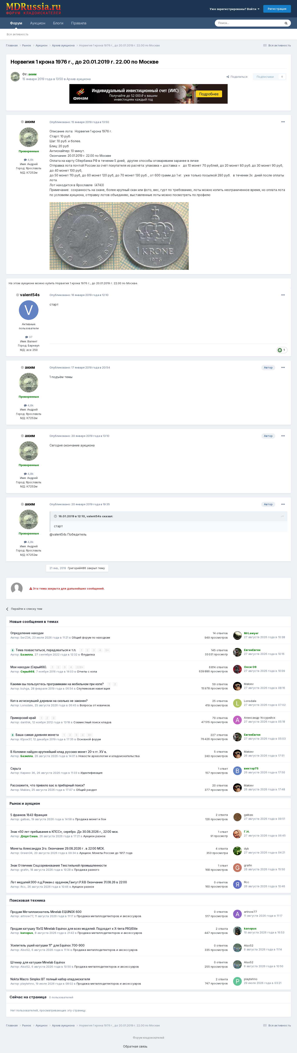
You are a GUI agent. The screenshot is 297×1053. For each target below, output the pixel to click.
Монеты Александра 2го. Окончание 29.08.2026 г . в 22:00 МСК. (57, 848)
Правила (78, 23)
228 (79, 667)
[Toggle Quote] (56, 516)
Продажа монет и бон (90, 819)
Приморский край (23, 718)
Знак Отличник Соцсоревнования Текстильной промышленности (58, 865)
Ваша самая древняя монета (38, 735)
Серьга (15, 768)
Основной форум (89, 739)
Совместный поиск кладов (92, 722)
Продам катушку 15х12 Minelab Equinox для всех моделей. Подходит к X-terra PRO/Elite (74, 928)
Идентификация (91, 772)
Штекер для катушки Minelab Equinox (37, 962)
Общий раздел (86, 789)
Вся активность (17, 34)
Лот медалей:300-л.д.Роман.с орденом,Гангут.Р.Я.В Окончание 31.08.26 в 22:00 (68, 882)
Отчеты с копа (87, 671)
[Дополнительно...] (283, 122)
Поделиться (238, 76)
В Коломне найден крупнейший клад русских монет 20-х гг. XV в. (58, 752)
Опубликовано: (79, 122)
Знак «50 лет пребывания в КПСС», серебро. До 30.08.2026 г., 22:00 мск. (64, 831)
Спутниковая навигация (93, 688)
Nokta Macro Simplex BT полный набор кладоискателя (50, 979)
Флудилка (88, 654)
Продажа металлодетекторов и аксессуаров (109, 916)
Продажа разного (86, 869)
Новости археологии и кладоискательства (109, 756)
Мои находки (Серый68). (29, 667)
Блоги (58, 23)
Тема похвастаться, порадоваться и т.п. (46, 650)
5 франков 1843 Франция (28, 815)
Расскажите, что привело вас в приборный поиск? (47, 785)
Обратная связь (135, 1046)
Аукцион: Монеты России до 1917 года (105, 853)
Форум (16, 23)
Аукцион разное (94, 836)
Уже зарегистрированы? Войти (234, 9)
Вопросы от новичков (95, 705)
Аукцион (37, 23)
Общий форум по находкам (91, 637)
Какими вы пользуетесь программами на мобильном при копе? (57, 684)
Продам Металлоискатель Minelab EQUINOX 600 (46, 912)
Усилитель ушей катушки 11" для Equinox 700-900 (47, 945)
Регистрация (277, 8)
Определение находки (26, 633)
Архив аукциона (79, 79)
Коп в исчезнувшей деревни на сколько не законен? (49, 701)
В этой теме (267, 23)
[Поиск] (286, 23)
